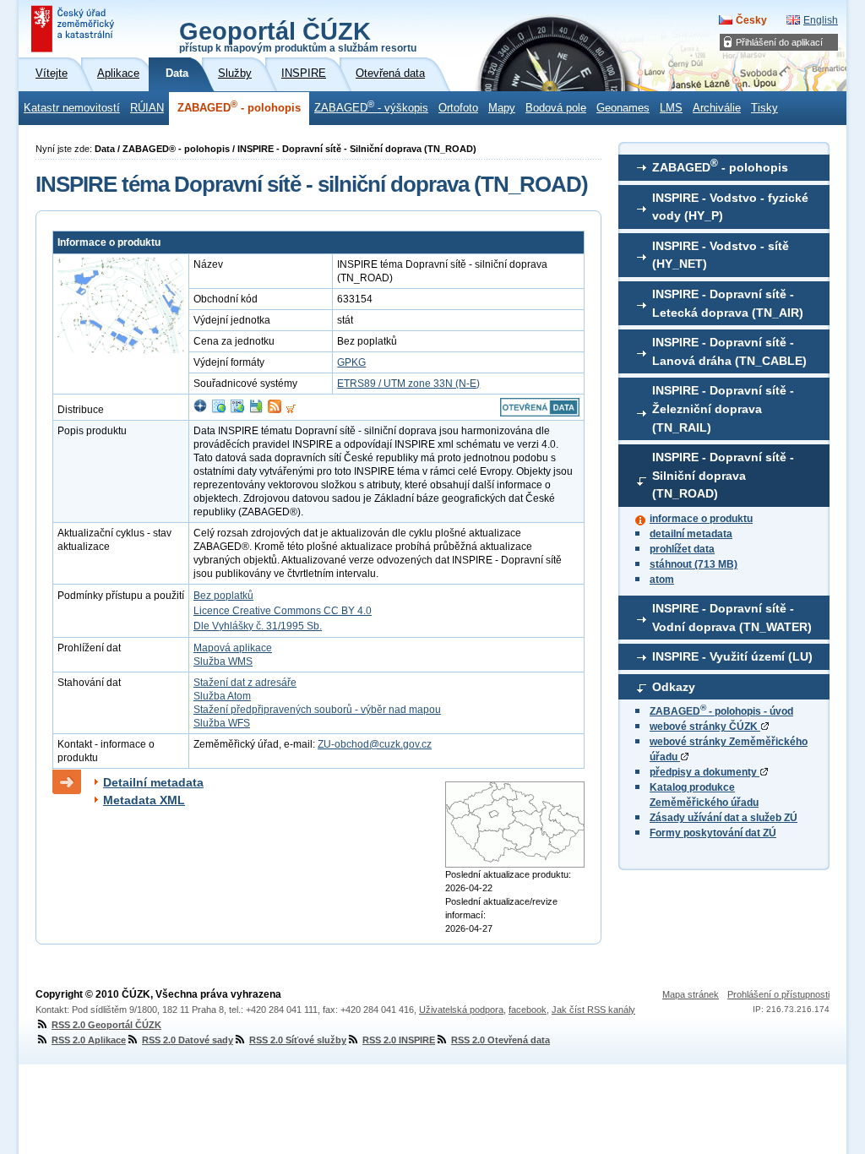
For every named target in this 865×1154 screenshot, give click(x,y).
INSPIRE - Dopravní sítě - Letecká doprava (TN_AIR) (727, 303)
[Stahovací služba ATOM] (274, 410)
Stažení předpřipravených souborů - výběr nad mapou (317, 710)
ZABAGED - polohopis (239, 106)
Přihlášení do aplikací (779, 42)
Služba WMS (223, 661)
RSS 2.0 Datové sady (187, 1040)
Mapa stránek (690, 994)
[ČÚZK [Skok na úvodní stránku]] (74, 28)
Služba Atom (222, 696)
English (820, 20)
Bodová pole (555, 108)
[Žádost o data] (291, 410)
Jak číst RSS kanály (593, 1009)
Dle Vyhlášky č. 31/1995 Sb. (257, 626)
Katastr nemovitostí (72, 108)
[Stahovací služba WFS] (237, 410)
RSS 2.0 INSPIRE (398, 1040)
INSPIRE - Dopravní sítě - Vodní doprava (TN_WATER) (732, 617)
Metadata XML (144, 800)
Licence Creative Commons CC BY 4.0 (282, 611)
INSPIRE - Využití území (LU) (732, 656)
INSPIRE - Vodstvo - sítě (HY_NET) (720, 255)
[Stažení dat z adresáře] (256, 410)
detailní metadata (691, 534)
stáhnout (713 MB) (693, 564)
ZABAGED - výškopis (371, 106)
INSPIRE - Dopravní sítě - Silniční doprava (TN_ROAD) (723, 475)
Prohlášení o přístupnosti (778, 994)
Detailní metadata (153, 782)
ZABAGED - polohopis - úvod (721, 711)
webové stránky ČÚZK (705, 726)
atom (662, 579)
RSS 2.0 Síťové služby (297, 1040)
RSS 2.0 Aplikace (89, 1040)
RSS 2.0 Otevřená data (500, 1040)
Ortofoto (458, 108)
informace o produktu (701, 519)
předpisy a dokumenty (704, 772)
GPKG (351, 362)
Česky (751, 20)
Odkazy (673, 687)
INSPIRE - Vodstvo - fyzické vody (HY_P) (730, 207)
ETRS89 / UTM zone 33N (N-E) (408, 383)
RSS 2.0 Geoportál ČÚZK (106, 1025)
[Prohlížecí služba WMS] (219, 410)
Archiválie (717, 108)
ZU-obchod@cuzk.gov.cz (375, 744)
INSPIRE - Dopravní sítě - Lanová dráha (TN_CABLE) (729, 351)
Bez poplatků (223, 595)
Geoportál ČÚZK (297, 35)
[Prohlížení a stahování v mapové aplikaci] (200, 410)
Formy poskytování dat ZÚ (713, 833)
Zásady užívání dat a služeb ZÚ (723, 818)
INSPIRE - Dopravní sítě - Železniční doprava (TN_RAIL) (723, 408)
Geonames (623, 108)
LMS (671, 108)
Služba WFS (221, 723)
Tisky (764, 108)
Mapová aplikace (232, 648)
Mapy (501, 108)
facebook (528, 1009)
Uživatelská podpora (461, 1009)
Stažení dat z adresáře (244, 683)
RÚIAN (147, 108)
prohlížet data (682, 549)
